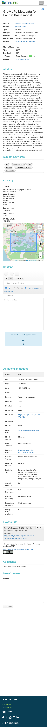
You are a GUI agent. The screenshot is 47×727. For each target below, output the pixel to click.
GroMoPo (9, 167)
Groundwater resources (23, 167)
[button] (39, 227)
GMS (7, 164)
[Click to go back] (6, 274)
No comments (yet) (22, 59)
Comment (6, 578)
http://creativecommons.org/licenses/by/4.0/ (19, 549)
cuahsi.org (8, 707)
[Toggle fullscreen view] (40, 248)
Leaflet (16, 260)
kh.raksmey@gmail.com (26, 450)
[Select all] (5, 288)
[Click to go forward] (12, 274)
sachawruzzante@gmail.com (28, 430)
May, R (30, 164)
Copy (40, 527)
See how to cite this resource (25, 42)
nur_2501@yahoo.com (26, 452)
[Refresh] (9, 288)
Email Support (6, 704)
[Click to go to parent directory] (17, 274)
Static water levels (18, 164)
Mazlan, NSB (10, 170)
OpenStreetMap (31, 260)
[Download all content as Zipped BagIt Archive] (25, 288)
